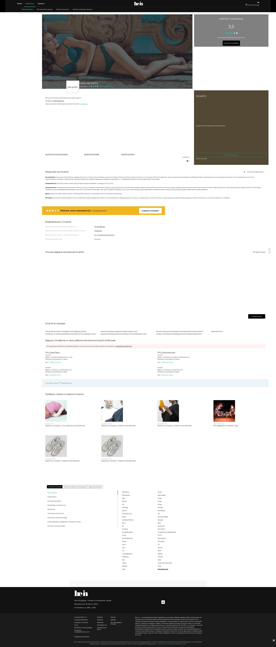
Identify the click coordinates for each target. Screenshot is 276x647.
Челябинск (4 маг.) (52, 334)
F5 (123, 526)
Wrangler (161, 541)
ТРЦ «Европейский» (166, 353)
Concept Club (127, 513)
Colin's (124, 510)
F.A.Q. (76, 625)
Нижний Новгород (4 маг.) (110, 334)
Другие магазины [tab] (95, 487)
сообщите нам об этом (124, 346)
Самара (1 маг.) (178, 331)
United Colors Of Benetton (167, 532)
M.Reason (125, 557)
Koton (124, 541)
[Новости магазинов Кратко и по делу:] (127, 411)
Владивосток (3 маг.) (181, 334)
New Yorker (162, 495)
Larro (124, 544)
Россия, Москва (253, 5)
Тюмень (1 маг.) (161, 334)
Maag (124, 563)
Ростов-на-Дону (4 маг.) (164, 331)
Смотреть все (163, 569)
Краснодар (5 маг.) (117, 331)
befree (160, 554)
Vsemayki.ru (162, 538)
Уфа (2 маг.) (170, 334)
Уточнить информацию (255, 172)
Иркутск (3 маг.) (79, 334)
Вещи (19, 3)
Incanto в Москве (91, 154)
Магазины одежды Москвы (170, 623)
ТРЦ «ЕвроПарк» (52, 353)
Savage (160, 520)
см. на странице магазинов (104, 235)
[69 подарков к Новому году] (239, 411)
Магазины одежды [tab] (55, 487)
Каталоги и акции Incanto (56, 154)
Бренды (113, 620)
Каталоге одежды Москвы (144, 621)
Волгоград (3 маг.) (195, 334)
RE (159, 513)
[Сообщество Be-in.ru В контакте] (163, 602)
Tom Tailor (161, 529)
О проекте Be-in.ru (80, 617)
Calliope (125, 507)
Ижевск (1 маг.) (90, 334)
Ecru (123, 523)
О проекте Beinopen (81, 620)
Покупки (100, 620)
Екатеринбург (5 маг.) (66, 334)
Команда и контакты (81, 622)
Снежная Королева (165, 563)
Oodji (160, 501)
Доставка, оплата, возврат (83, 627)
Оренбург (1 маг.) (141, 334)
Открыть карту (256, 316)
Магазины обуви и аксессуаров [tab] (75, 487)
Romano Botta (163, 517)
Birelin (124, 501)
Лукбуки (100, 617)
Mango (124, 566)
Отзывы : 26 (107, 86)
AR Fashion (126, 495)
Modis (160, 492)
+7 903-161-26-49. (58, 101)
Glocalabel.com (102, 625)
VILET (160, 535)
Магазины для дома (102, 628)
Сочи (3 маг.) (198, 331)
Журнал (41, 3)
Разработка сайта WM (81, 637)
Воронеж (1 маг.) (217, 331)
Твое (159, 566)
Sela (159, 523)
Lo (123, 550)
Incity (124, 535)
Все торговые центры (45, 9)
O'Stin (160, 498)
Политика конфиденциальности (81, 631)
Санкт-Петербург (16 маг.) (66, 331)
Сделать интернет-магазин (82, 9)
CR (123, 504)
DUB (123, 517)
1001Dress (125, 492)
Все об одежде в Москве (116, 623)
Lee (123, 547)
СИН (159, 560)
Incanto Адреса (127, 154)
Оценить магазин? (150, 211)
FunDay (125, 529)
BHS (123, 498)
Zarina (160, 547)
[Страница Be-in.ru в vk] (258, 2)
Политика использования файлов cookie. (172, 644)
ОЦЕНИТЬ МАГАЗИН (231, 43)
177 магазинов (99, 226)
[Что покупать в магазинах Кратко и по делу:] (71, 411)
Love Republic (127, 554)
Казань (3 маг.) (106, 331)
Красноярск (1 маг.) (131, 331)
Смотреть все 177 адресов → (58, 383)
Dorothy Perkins (127, 520)
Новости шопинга (62, 9)
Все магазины (27, 9)
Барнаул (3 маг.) (80, 331)
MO (123, 560)
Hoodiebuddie (127, 532)
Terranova (161, 526)
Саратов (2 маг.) (188, 331)
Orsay (160, 504)
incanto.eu (84, 104)
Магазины (30, 3)
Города (113, 617)
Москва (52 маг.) (51, 331)
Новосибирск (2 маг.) (127, 334)
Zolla (159, 550)
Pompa (160, 507)
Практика (100, 622)
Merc (124, 569)
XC (159, 544)
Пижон (160, 557)
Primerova (161, 510)
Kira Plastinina (127, 538)
